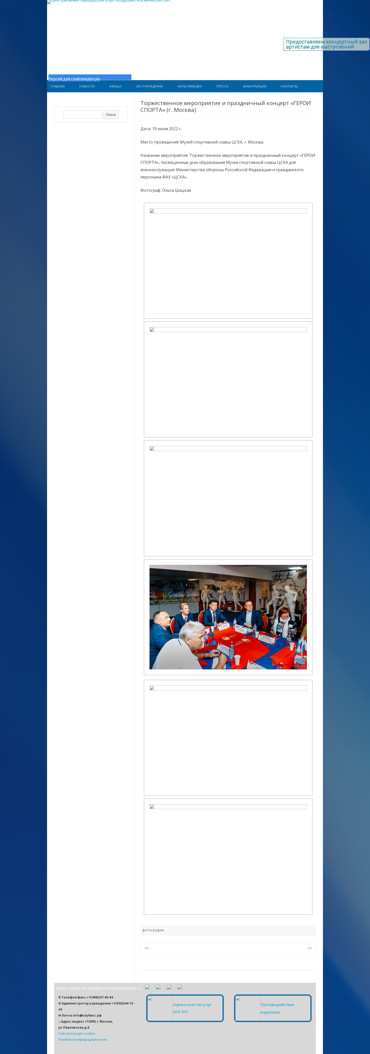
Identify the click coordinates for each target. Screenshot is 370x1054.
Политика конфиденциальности (82, 1039)
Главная (58, 86)
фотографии (153, 930)
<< (146, 948)
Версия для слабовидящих (74, 78)
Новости (87, 86)
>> (310, 948)
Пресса (222, 86)
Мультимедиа (190, 86)
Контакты (289, 86)
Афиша (115, 86)
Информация (254, 86)
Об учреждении (149, 86)
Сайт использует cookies (76, 1033)
